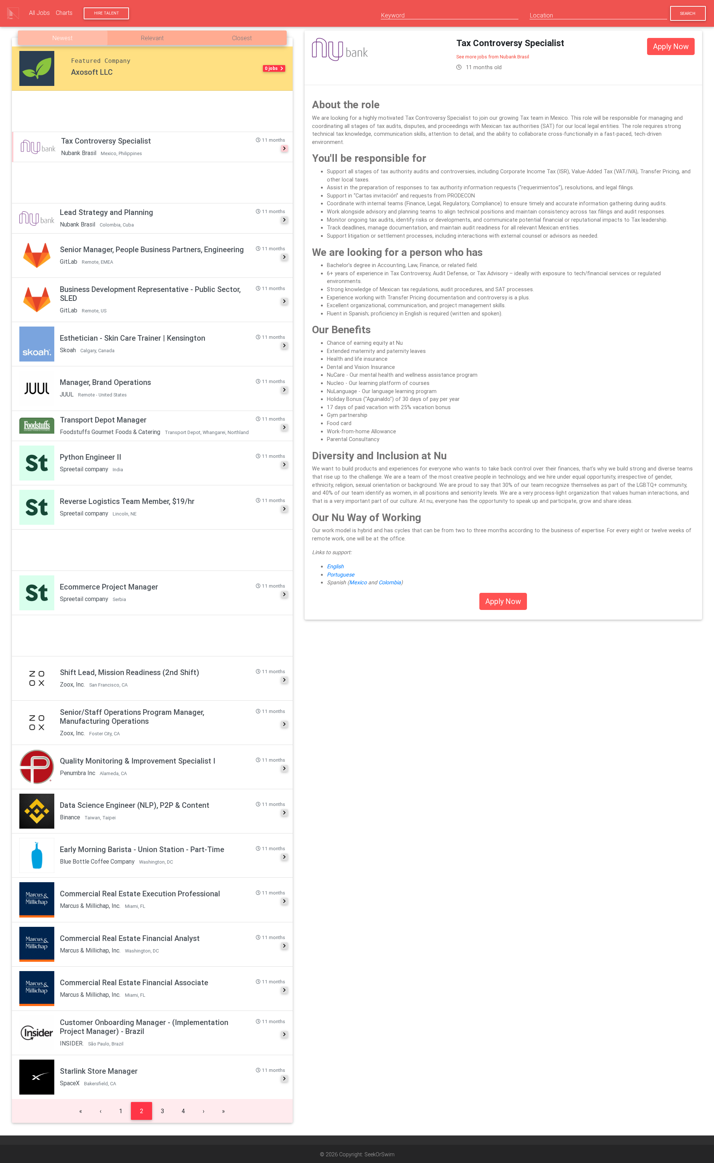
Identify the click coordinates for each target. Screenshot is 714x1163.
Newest (62, 38)
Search (687, 13)
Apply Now (671, 46)
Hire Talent (106, 13)
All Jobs (39, 12)
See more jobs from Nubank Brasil (492, 57)
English (335, 566)
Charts (64, 12)
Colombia (390, 582)
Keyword (393, 15)
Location (541, 15)
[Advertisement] (152, 111)
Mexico (358, 582)
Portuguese (340, 574)
